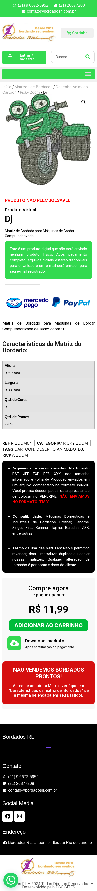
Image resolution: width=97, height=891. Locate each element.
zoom (22, 455)
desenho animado (56, 449)
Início (6, 87)
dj (80, 449)
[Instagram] (19, 816)
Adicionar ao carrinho (48, 625)
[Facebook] (7, 816)
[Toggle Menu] (88, 74)
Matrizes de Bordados (33, 87)
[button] (83, 102)
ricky (8, 455)
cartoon (24, 449)
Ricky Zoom (75, 443)
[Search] (88, 57)
